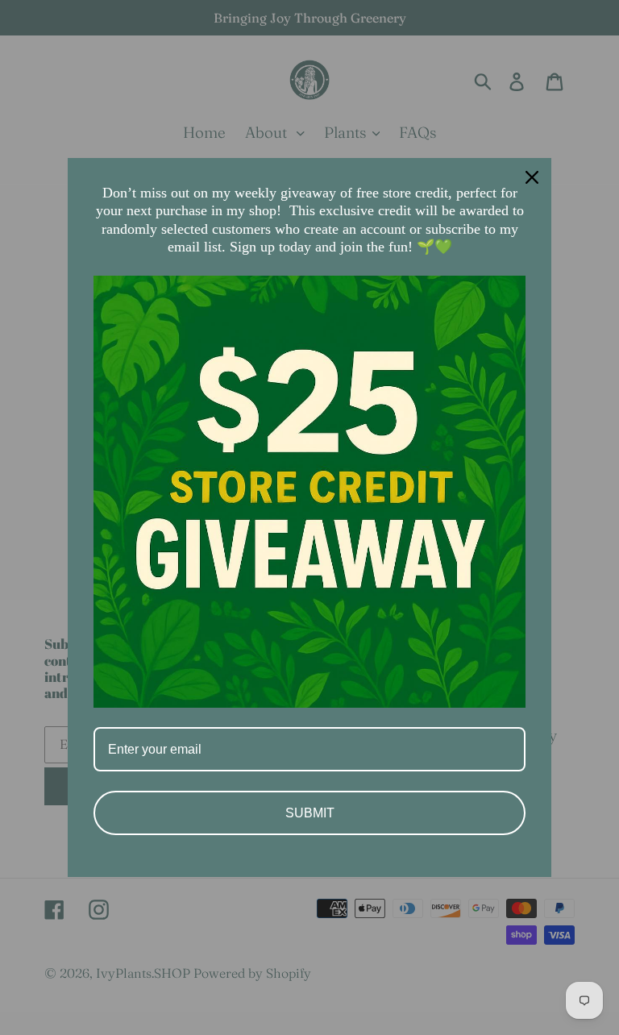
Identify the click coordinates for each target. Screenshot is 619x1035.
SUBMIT (309, 813)
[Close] (532, 177)
